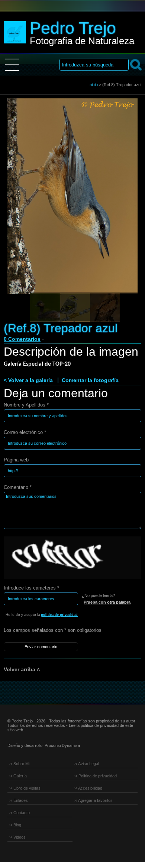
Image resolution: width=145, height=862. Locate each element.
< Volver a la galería (28, 380)
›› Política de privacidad (95, 776)
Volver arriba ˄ (22, 669)
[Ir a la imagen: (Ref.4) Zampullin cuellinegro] (45, 308)
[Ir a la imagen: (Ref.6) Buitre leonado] (105, 308)
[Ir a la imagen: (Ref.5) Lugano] (75, 308)
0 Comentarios (22, 339)
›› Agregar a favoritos (93, 800)
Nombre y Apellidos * (26, 405)
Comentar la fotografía (90, 380)
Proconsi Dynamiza (62, 745)
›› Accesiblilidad (88, 788)
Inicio (93, 84)
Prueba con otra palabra (107, 602)
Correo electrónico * (25, 432)
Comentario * (18, 487)
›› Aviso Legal (86, 763)
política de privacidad (59, 615)
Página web (16, 460)
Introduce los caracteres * (31, 588)
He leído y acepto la (42, 615)
